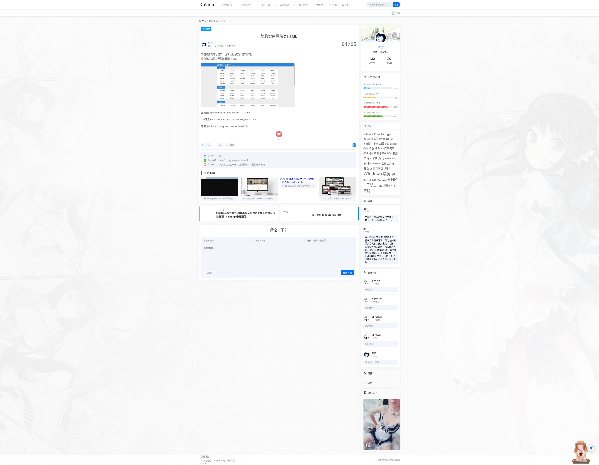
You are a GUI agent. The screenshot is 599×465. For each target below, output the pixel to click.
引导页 (379, 168)
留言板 (345, 4)
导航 (220, 145)
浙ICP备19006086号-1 (389, 460)
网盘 (392, 148)
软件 (366, 163)
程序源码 (227, 4)
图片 (366, 158)
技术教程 (318, 4)
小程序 (382, 153)
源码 (232, 145)
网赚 (386, 148)
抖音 (371, 153)
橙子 (210, 43)
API (393, 186)
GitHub (389, 138)
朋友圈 (393, 143)
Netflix (388, 158)
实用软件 (246, 4)
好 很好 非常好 (372, 362)
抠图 (365, 180)
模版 (365, 134)
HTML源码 (383, 186)
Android (382, 180)
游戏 (381, 158)
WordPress (374, 134)
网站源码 (213, 20)
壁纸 (365, 153)
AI (371, 158)
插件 (377, 148)
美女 (366, 168)
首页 (204, 21)
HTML (208, 145)
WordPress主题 (378, 163)
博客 (386, 143)
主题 (381, 143)
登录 (398, 13)
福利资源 (284, 4)
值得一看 (265, 4)
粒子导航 (332, 4)
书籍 (375, 143)
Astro (383, 134)
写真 (373, 138)
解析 (389, 153)
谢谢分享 (369, 289)
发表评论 (347, 273)
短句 (394, 158)
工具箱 (390, 163)
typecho (390, 134)
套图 (372, 168)
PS (382, 148)
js (377, 138)
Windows (372, 173)
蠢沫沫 (366, 138)
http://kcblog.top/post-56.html (233, 160)
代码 (367, 190)
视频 (395, 153)
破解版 (373, 180)
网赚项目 (304, 4)
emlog (382, 139)
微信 (365, 148)
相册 (375, 158)
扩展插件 (368, 143)
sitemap (204, 463)
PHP (392, 179)
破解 (371, 148)
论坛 (393, 174)
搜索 (396, 5)
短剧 (376, 153)
